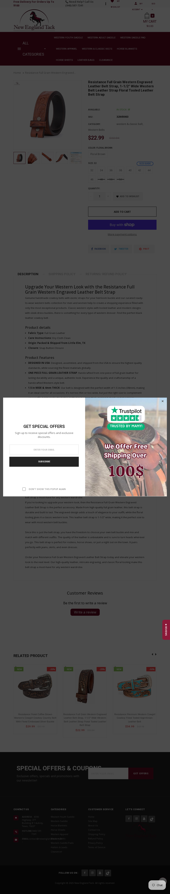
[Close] (162, 401)
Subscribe (44, 461)
